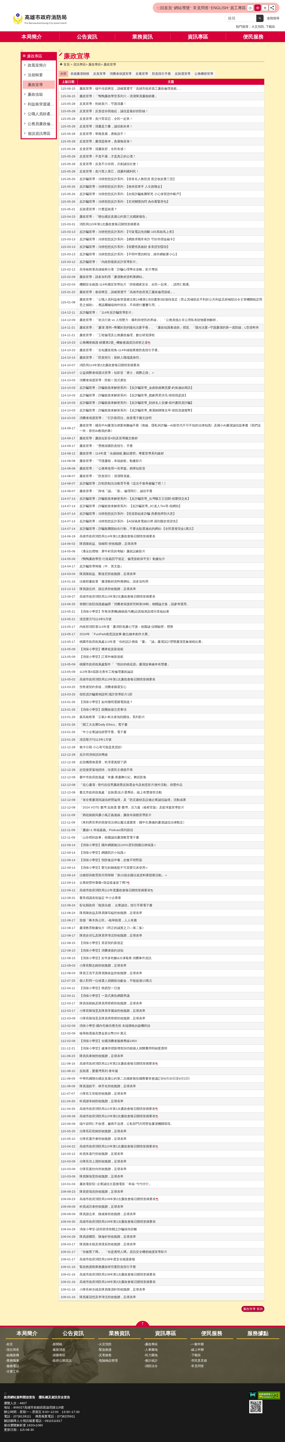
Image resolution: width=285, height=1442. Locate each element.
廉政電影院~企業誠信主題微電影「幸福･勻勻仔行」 (115, 1184)
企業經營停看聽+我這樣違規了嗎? (103, 882)
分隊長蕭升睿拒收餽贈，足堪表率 (103, 1138)
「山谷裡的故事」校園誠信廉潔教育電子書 (109, 837)
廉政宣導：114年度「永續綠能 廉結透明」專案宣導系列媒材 (121, 453)
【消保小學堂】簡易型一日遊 (99, 988)
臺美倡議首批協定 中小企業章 (100, 898)
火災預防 (258, 26)
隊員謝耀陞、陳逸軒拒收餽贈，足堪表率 (107, 1236)
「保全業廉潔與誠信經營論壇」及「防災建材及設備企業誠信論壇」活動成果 (132, 800)
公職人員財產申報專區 (41, 114)
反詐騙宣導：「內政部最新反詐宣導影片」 (109, 262)
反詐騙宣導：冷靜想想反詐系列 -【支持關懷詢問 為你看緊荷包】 (124, 201)
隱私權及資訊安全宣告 (54, 1397)
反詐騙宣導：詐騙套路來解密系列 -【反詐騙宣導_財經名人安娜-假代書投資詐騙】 (136, 402)
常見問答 (200, 8)
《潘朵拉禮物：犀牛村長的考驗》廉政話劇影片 (112, 551)
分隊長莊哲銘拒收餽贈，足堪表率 (103, 1131)
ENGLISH (219, 8)
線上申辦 (197, 1349)
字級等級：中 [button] (257, 7)
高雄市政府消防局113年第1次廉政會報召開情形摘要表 (117, 679)
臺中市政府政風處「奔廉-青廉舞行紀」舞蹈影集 (112, 777)
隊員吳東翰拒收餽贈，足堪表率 (101, 1056)
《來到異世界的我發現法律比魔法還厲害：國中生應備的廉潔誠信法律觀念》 (132, 822)
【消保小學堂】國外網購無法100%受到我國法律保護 (116, 845)
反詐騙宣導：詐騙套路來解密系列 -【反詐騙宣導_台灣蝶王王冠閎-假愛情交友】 (135, 498)
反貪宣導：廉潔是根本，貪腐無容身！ (106, 141)
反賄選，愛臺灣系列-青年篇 (98, 1071)
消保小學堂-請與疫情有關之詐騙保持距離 (108, 1229)
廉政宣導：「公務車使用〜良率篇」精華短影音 (112, 468)
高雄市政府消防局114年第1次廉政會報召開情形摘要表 (117, 536)
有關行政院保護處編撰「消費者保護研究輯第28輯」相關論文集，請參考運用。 (134, 604)
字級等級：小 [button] (250, 7)
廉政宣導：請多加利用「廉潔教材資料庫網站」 (112, 277)
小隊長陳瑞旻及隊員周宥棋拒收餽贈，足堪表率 (112, 1018)
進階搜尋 (273, 18)
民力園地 (151, 1355)
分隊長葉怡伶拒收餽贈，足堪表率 (103, 1169)
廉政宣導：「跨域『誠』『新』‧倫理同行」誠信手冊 (115, 491)
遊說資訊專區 (39, 133)
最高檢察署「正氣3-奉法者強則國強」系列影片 (112, 717)
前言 (10, 1344)
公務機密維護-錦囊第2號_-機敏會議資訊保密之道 (113, 342)
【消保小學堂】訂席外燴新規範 (101, 656)
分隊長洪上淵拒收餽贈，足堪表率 (103, 1161)
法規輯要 (35, 75)
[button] (260, 18)
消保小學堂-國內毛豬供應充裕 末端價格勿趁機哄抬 (114, 1025)
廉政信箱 (35, 94)
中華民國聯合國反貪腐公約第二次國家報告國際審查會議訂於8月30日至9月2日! (134, 1078)
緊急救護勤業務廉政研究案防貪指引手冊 (107, 1267)
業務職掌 (13, 1360)
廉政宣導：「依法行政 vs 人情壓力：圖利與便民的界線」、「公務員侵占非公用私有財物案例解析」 (149, 320)
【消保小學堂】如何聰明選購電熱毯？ (106, 702)
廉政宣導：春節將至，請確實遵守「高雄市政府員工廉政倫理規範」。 (128, 292)
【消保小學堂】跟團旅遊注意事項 (103, 709)
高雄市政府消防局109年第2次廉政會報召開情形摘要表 (117, 1199)
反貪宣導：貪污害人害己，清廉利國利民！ (109, 171)
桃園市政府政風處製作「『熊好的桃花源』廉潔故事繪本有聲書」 (124, 664)
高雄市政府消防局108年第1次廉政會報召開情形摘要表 (117, 1274)
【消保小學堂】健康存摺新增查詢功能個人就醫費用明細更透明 (123, 1048)
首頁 (66, 64)
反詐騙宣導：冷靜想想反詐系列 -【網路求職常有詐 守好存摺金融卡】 (127, 239)
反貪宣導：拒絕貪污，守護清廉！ (103, 103)
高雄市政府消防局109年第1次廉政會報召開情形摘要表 (117, 1221)
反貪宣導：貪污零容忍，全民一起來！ (106, 118)
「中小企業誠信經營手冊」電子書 (103, 732)
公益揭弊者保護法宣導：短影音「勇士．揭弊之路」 (115, 372)
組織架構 (13, 1355)
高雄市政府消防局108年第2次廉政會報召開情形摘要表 (117, 1282)
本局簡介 (31, 37)
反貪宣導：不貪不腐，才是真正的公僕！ (107, 156)
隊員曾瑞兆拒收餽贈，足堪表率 (101, 1191)
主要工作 (13, 1371)
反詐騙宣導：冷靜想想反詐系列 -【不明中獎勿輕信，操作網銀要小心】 (128, 254)
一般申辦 (197, 1344)
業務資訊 (142, 37)
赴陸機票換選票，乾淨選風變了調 (103, 762)
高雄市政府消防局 (40, 19)
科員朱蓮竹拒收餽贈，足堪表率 (101, 1154)
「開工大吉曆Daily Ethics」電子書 (103, 724)
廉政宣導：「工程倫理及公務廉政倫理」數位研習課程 (117, 335)
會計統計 (151, 1360)
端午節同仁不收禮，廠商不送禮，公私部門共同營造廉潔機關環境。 (126, 1123)
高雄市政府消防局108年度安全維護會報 (107, 1259)
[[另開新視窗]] (272, 7)
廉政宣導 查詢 (253, 1309)
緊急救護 (105, 1349)
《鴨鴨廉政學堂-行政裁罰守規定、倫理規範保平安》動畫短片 (122, 559)
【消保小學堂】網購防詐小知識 (101, 852)
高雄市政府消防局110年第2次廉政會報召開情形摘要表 (117, 1116)
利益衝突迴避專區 (41, 104)
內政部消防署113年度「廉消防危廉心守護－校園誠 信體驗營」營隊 (126, 626)
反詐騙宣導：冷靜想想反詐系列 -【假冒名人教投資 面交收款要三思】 (127, 179)
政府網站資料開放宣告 (19, 1397)
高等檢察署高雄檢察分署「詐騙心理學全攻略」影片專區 (118, 269)
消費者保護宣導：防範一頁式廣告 (103, 380)
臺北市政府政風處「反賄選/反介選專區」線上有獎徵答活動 (120, 792)
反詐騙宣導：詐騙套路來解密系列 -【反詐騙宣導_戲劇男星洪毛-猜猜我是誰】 (133, 395)
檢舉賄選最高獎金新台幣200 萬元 (103, 1033)
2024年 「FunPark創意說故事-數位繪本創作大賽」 (115, 634)
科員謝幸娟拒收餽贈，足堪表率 (101, 1101)
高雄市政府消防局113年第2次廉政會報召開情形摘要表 (117, 596)
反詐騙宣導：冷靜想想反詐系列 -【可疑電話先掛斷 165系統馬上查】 (127, 232)
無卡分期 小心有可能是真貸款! (100, 747)
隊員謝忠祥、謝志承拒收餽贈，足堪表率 (107, 589)
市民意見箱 (199, 1360)
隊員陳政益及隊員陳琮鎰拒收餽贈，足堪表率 (110, 913)
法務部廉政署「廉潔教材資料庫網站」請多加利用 (113, 581)
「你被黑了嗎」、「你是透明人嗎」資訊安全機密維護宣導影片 (123, 1252)
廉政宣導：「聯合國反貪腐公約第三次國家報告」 (113, 216)
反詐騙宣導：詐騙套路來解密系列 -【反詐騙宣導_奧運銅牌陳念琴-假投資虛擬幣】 (136, 410)
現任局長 (13, 1349)
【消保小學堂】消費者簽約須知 (101, 950)
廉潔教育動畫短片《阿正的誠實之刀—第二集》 (112, 928)
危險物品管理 (108, 1360)
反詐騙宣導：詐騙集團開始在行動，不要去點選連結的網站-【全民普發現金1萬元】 (137, 528)
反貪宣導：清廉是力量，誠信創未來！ (106, 126)
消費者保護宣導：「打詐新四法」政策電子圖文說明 (115, 418)
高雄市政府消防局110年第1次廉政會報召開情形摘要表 (117, 1146)
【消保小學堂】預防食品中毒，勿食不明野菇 (110, 860)
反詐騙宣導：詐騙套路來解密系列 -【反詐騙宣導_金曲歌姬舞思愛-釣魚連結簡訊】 (136, 387)
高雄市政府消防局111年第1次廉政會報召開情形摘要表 (117, 1108)
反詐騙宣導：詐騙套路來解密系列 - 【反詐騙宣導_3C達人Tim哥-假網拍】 (130, 506)
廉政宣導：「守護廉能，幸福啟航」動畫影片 (110, 461)
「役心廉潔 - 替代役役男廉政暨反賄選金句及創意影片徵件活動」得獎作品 (130, 785)
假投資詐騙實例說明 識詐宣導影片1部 (105, 694)
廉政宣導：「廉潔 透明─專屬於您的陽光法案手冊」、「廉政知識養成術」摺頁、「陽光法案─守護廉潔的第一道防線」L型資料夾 (169, 327)
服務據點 (258, 1333)
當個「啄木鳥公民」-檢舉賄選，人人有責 (108, 920)
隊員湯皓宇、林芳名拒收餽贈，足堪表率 (107, 1086)
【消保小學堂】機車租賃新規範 (101, 649)
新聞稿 (57, 1344)
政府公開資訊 (62, 1360)
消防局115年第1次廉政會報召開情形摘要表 (109, 224)
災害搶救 (105, 1355)
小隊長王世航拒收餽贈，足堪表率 (103, 1093)
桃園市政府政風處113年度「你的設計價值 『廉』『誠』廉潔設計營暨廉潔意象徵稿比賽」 (142, 641)
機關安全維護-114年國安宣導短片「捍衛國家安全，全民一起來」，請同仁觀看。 (135, 284)
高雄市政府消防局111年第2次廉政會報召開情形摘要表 (117, 1063)
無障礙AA (269, 1395)
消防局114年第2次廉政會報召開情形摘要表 (109, 365)
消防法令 (151, 1366)
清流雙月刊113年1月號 (95, 739)
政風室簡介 (37, 65)
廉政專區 (94, 64)
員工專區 (238, 8)
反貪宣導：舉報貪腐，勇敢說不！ (103, 133)
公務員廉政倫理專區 (41, 124)
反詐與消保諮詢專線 (93, 754)
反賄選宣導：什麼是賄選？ (98, 209)
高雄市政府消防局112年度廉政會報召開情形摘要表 (114, 890)
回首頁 (166, 8)
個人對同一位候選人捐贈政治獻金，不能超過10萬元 (115, 980)
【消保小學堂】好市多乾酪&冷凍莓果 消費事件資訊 (115, 958)
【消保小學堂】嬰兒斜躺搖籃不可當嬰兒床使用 (112, 867)
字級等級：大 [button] (265, 7)
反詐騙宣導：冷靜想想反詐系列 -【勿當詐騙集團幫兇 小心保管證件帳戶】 (130, 194)
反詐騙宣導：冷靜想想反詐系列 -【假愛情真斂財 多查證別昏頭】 (124, 247)
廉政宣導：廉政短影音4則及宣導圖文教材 (108, 438)
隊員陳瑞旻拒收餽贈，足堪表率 (101, 1176)
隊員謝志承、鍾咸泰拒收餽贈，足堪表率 (107, 1214)
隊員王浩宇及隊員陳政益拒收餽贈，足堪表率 (110, 973)
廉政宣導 (35, 85)
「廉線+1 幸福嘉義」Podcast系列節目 (106, 830)
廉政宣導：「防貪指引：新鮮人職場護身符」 (110, 357)
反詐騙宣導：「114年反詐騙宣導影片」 (107, 312)
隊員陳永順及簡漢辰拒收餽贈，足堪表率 (107, 1244)
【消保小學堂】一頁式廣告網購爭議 (104, 995)
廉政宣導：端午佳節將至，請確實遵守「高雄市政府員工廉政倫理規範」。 (131, 88)
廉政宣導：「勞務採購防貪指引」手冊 (106, 446)
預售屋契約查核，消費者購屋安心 (103, 687)
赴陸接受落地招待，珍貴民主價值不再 (106, 769)
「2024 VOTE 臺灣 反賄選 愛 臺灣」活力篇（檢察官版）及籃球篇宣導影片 (131, 807)
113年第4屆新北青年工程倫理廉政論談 (106, 671)
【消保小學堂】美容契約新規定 (101, 943)
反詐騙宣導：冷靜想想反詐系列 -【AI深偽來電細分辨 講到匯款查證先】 (129, 521)
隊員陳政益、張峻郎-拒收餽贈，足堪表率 (108, 543)
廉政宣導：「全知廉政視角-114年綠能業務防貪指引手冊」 (120, 350)
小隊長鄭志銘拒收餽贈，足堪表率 (103, 965)
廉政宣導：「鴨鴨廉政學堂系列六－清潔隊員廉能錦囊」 (118, 96)
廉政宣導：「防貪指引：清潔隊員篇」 (106, 476)
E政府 (252, 1395)
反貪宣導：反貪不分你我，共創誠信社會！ (109, 164)
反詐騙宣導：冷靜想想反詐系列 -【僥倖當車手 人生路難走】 (121, 186)
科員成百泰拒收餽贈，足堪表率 (101, 1206)
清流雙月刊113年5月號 (95, 619)
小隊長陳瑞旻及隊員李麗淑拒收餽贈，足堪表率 (112, 1010)
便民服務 (253, 37)
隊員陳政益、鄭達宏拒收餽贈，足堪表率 (107, 574)
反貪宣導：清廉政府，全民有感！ (103, 149)
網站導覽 (182, 8)
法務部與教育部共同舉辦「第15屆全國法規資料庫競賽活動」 (122, 875)
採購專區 (59, 1355)
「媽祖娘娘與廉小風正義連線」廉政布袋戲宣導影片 (115, 815)
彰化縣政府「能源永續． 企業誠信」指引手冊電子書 (115, 905)
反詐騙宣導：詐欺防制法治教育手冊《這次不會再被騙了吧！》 (123, 483)
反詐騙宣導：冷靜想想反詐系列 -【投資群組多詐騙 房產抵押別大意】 (127, 513)
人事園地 (151, 1349)
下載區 (270, 26)
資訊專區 (198, 37)
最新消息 (59, 1349)
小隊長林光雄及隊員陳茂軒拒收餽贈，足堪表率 (112, 1289)
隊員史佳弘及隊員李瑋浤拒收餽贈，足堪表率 (110, 935)
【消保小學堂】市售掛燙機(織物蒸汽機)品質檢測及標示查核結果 (124, 611)
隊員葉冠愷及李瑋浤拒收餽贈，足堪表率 (107, 1297)
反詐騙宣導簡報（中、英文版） (101, 566)
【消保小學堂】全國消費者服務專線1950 (108, 1041)
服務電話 (13, 1366)
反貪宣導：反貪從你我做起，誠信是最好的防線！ (113, 111)
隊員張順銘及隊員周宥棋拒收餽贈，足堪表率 (110, 1003)
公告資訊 (87, 37)
